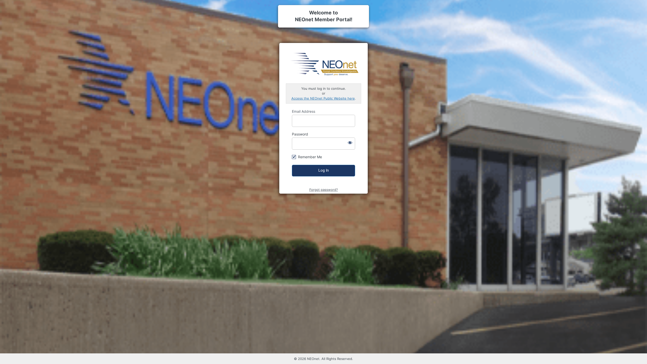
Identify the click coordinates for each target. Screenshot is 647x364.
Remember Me (310, 157)
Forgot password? (323, 190)
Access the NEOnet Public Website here (323, 98)
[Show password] (350, 143)
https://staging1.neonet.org (324, 63)
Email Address (303, 111)
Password (300, 134)
